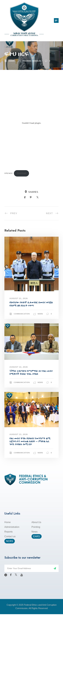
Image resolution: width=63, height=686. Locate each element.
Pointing (36, 527)
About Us (36, 522)
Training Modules (32, 61)
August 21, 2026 (19, 298)
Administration (11, 527)
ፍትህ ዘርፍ (8, 173)
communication (22, 314)
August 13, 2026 (19, 434)
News (40, 314)
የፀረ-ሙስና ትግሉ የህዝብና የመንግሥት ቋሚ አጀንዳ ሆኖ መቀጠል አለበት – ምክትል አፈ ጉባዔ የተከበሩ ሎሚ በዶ (30, 441)
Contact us (10, 536)
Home (7, 522)
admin (12, 61)
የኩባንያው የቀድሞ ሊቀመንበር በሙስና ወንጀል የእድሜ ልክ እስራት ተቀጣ (31, 304)
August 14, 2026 (19, 367)
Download (21, 173)
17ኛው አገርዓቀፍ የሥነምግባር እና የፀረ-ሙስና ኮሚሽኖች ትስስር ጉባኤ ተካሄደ (31, 372)
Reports (8, 531)
